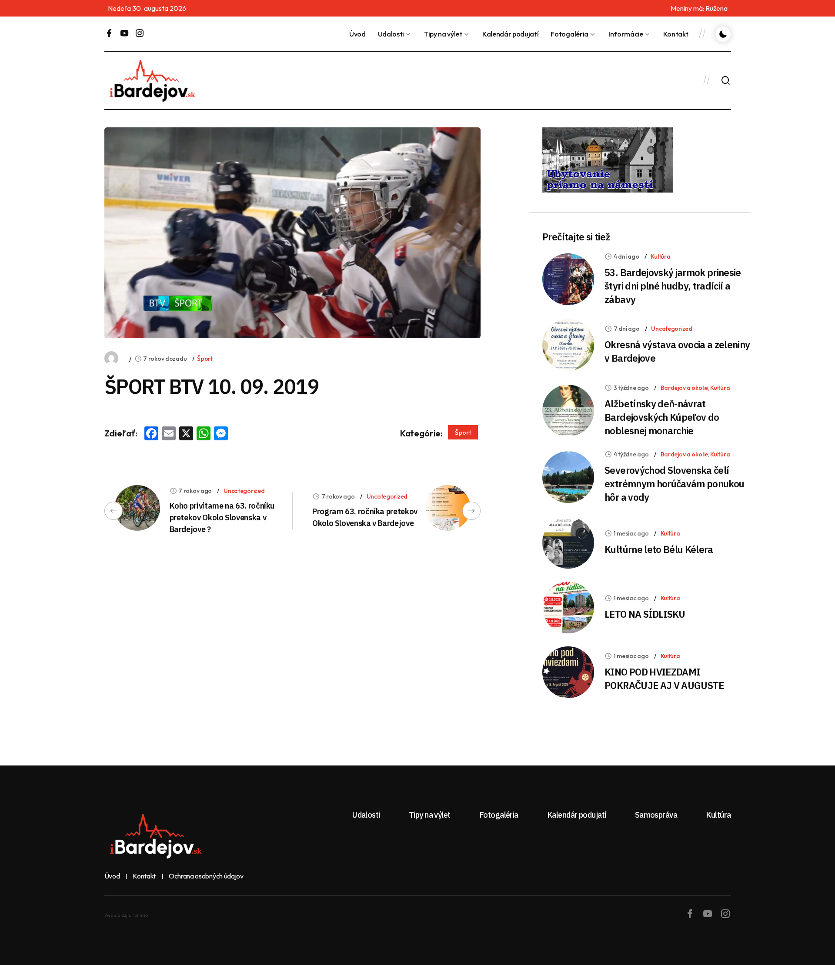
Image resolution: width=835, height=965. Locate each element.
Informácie (625, 34)
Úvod (357, 34)
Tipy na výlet (443, 34)
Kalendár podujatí (510, 34)
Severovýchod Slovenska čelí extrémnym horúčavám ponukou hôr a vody (674, 483)
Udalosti (391, 34)
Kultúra (660, 256)
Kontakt (675, 34)
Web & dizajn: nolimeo (126, 915)
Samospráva (656, 815)
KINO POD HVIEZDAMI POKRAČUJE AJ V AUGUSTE (664, 679)
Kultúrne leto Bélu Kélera (659, 549)
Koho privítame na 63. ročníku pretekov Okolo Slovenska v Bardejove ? (222, 517)
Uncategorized (244, 491)
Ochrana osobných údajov (206, 876)
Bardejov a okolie (684, 388)
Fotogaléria (569, 34)
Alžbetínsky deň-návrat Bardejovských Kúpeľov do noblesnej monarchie (662, 417)
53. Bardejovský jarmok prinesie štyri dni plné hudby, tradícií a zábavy (673, 286)
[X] (186, 434)
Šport (205, 359)
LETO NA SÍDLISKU (645, 614)
